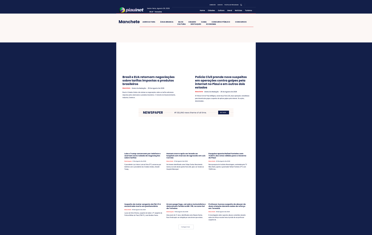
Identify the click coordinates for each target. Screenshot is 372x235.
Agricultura (149, 22)
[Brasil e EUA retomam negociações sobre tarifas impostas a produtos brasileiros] (149, 53)
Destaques (196, 24)
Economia (211, 24)
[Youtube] (255, 5)
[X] (252, 5)
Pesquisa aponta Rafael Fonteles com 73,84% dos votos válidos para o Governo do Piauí (227, 155)
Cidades (192, 22)
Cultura (181, 24)
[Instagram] (250, 5)
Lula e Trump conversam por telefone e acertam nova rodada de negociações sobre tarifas (142, 155)
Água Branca (166, 22)
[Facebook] (248, 5)
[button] (241, 5)
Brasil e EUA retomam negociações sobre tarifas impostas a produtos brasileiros (148, 80)
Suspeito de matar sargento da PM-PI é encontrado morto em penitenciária (142, 205)
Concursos (241, 22)
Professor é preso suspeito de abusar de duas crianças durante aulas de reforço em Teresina (227, 206)
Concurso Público (221, 22)
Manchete (126, 88)
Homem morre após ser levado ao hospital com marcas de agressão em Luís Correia (185, 155)
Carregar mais (185, 227)
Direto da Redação (139, 88)
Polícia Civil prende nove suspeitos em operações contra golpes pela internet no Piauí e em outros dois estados (221, 82)
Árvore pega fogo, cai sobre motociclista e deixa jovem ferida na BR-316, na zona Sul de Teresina (186, 206)
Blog (180, 22)
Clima (204, 22)
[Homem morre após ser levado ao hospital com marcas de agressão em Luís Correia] (186, 136)
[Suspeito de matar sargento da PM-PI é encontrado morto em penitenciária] (144, 187)
